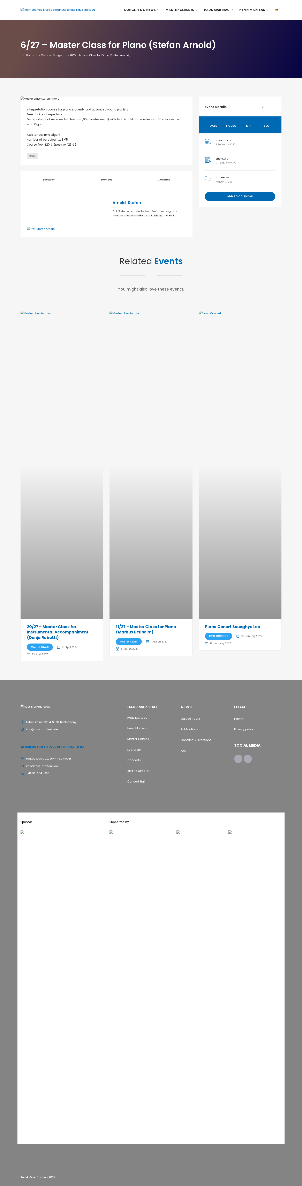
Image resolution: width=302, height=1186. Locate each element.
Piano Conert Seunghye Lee (232, 627)
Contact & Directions (196, 740)
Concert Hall (136, 781)
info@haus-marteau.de (42, 729)
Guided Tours (190, 719)
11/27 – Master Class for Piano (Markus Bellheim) (146, 629)
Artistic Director (138, 771)
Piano (32, 156)
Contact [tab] (164, 180)
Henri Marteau (252, 10)
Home (30, 55)
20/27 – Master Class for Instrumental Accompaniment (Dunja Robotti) (58, 632)
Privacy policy (244, 729)
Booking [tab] (106, 180)
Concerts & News (140, 10)
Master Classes (180, 10)
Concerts (134, 760)
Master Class (224, 181)
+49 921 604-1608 (37, 773)
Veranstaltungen (52, 55)
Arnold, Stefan (127, 203)
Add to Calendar (240, 196)
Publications (189, 729)
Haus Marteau (216, 10)
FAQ (184, 751)
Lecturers (134, 750)
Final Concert (218, 636)
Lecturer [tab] (49, 180)
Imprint (239, 719)
